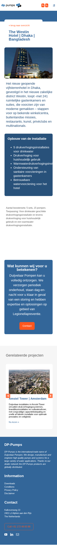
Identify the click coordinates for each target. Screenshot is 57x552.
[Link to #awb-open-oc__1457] (54, 5)
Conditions (9, 487)
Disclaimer (9, 493)
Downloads (9, 483)
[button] (8, 396)
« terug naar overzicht (19, 25)
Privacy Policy (11, 490)
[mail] (17, 534)
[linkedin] (11, 534)
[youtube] (5, 534)
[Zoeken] (42, 5)
